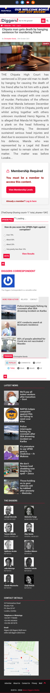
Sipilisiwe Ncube (10, 551)
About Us (16, 683)
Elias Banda (29, 534)
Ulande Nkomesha (11, 586)
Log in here (31, 201)
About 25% (10, 244)
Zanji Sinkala (29, 586)
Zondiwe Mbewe (31, 551)
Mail (40, 683)
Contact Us (26, 683)
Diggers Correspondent (18, 271)
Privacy (34, 683)
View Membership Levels (21, 189)
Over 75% (9, 235)
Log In (19, 26)
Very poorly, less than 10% (16, 249)
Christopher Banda (10, 39)
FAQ (14, 26)
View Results (28, 254)
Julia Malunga (9, 568)
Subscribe (7, 26)
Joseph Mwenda (10, 517)
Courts (46, 44)
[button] (43, 20)
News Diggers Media (31, 690)
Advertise (8, 683)
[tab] (10, 299)
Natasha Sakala (31, 568)
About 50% (10, 240)
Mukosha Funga (31, 517)
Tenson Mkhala (10, 534)
